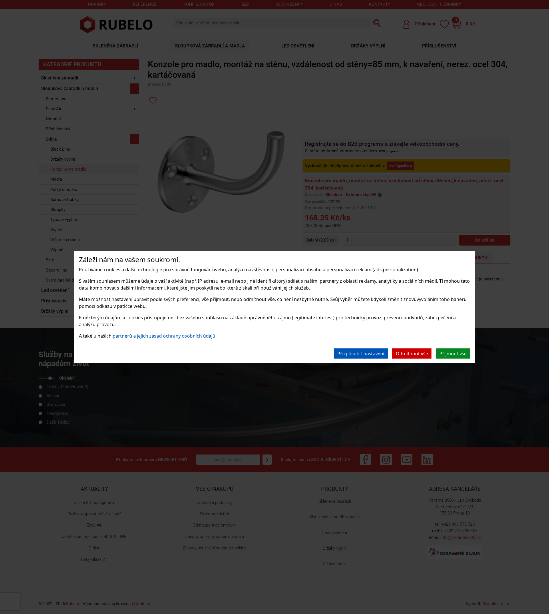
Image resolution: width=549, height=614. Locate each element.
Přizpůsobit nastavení (360, 353)
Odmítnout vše (412, 353)
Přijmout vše (453, 353)
